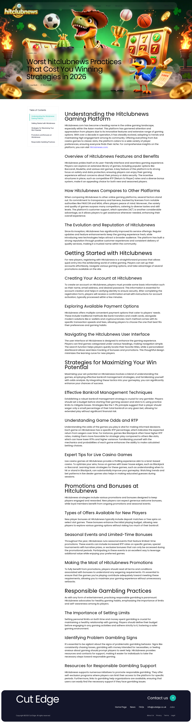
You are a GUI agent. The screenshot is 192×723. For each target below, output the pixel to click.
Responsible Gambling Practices (43, 142)
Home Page (121, 707)
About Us (150, 715)
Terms (166, 715)
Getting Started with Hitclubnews (43, 123)
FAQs (141, 707)
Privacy (159, 715)
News (132, 707)
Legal (173, 715)
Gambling (32, 53)
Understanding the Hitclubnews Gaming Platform (42, 117)
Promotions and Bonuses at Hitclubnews (41, 136)
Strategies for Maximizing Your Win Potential (42, 129)
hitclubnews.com (99, 147)
